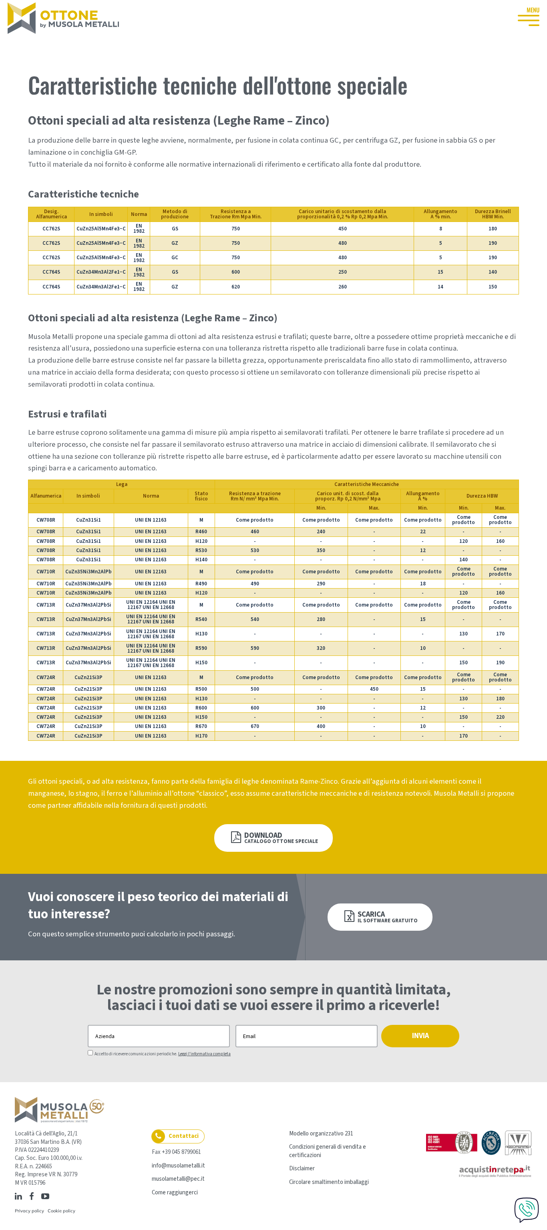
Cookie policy (61, 1211)
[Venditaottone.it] (63, 18)
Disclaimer (302, 1168)
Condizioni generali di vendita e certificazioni (327, 1151)
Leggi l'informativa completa (204, 1054)
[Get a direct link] (54, 1196)
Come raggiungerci (175, 1192)
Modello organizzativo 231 (321, 1133)
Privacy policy (29, 1211)
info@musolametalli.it (178, 1165)
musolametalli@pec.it (178, 1179)
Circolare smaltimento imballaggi (329, 1182)
